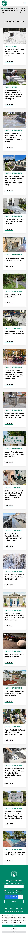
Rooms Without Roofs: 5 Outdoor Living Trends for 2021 (14, 334)
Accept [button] (14, 925)
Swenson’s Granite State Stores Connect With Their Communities (14, 454)
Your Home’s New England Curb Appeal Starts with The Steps (14, 221)
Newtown (10, 8)
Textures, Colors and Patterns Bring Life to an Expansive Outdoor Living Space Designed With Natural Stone (14, 374)
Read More (9, 62)
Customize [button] (14, 928)
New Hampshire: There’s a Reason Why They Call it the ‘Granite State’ (14, 577)
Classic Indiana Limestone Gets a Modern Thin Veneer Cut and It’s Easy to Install (15, 415)
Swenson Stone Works (13, 130)
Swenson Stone (11, 46)
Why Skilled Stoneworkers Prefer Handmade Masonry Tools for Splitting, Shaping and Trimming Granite (15, 773)
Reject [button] (14, 932)
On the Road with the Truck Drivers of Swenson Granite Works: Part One (15, 732)
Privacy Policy (18, 892)
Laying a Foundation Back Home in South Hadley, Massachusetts (14, 693)
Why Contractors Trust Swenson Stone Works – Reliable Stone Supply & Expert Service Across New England (14, 94)
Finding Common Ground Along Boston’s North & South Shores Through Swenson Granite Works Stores (14, 495)
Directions (22, 8)
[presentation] (14, 36)
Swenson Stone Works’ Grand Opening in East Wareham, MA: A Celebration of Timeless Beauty (13, 137)
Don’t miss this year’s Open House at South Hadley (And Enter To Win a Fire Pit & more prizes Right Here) (15, 180)
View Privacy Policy (17, 922)
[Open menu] (24, 3)
